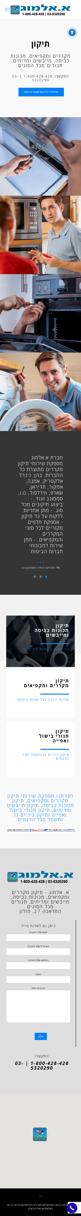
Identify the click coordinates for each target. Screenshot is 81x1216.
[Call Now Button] (72, 1208)
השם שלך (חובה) (38, 932)
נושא (38, 974)
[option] (40, 511)
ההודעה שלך (38, 988)
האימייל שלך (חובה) (38, 946)
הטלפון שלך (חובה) (38, 960)
